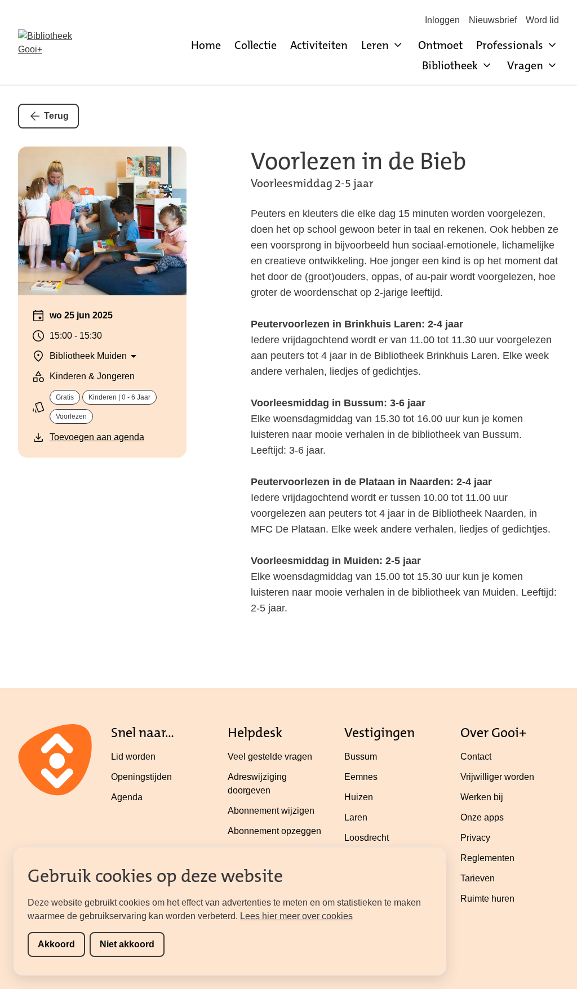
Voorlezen (71, 416)
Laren (355, 817)
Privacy (475, 837)
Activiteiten (319, 45)
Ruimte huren (487, 898)
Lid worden (133, 756)
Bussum (360, 756)
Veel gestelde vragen (270, 756)
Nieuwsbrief (493, 20)
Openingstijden (141, 777)
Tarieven (477, 878)
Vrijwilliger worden (497, 777)
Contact (475, 756)
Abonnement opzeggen (274, 831)
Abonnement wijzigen (271, 810)
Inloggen (442, 20)
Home (206, 45)
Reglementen (487, 858)
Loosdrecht (366, 837)
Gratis (65, 397)
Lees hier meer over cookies (296, 916)
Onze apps (482, 817)
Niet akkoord (127, 944)
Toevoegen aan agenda (97, 437)
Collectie (255, 45)
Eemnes (361, 777)
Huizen (358, 797)
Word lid (542, 20)
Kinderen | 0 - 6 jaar (119, 397)
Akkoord (56, 944)
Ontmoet (440, 45)
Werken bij (481, 797)
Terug (56, 116)
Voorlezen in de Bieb (358, 161)
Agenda (127, 797)
